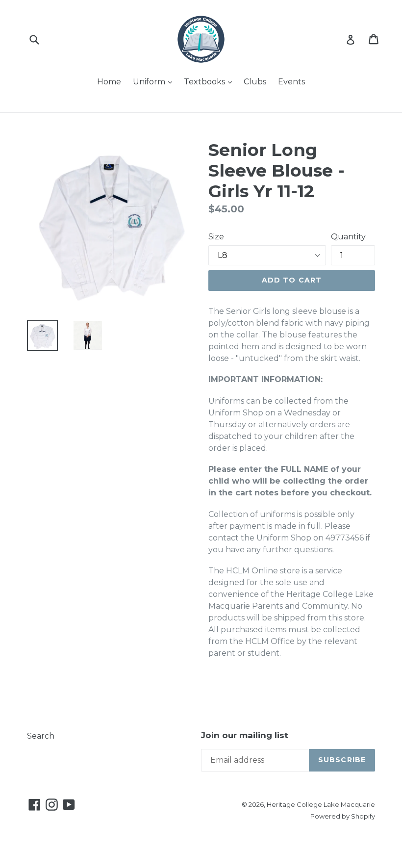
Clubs (255, 81)
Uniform (155, 81)
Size (216, 236)
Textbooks (210, 81)
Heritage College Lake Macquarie (321, 804)
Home (109, 81)
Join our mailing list (244, 735)
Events (291, 81)
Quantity (348, 236)
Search (40, 736)
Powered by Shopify (342, 816)
